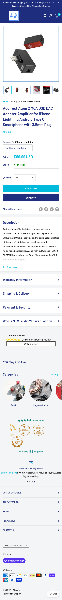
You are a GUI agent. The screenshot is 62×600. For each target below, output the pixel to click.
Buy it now (31, 197)
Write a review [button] (31, 343)
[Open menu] (4, 16)
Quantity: (7, 177)
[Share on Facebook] (41, 209)
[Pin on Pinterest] (46, 209)
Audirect (8, 132)
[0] (57, 16)
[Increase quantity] (32, 178)
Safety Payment (9, 472)
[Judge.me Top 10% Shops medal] (17, 441)
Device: (18, 142)
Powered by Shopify (12, 593)
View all (55, 374)
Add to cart (31, 188)
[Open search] (45, 15)
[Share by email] (57, 209)
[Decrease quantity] (17, 178)
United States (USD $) (13, 545)
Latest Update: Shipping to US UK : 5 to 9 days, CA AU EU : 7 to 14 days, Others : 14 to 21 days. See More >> (31, 4)
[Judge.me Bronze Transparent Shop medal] (24, 430)
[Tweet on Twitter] (52, 209)
